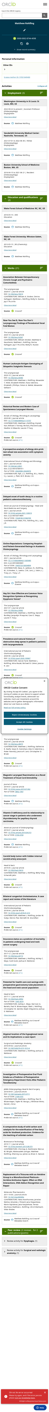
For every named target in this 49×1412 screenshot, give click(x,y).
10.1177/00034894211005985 (19, 560)
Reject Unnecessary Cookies (24, 715)
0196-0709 (19, 835)
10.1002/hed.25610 (15, 870)
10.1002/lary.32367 (15, 337)
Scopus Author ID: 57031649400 (17, 77)
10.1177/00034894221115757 (19, 421)
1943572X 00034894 (23, 565)
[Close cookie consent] (44, 681)
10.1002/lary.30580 (15, 378)
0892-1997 (19, 792)
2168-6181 (19, 1096)
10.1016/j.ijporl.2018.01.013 (19, 913)
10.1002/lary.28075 (15, 744)
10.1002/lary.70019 (15, 294)
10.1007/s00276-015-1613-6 (19, 1048)
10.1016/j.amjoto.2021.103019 (20, 513)
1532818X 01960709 (23, 518)
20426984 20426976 (23, 471)
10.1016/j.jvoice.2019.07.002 (19, 789)
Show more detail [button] (10, 117)
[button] (42, 86)
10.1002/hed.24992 (15, 999)
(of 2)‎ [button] (20, 440)
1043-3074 (19, 1001)
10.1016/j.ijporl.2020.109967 (19, 658)
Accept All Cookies (24, 722)
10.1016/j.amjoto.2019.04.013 (19, 832)
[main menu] (45, 4)
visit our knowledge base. (25, 1398)
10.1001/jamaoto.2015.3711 (19, 1094)
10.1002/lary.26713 (15, 956)
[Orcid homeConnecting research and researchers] (9, 4)
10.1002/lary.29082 (15, 610)
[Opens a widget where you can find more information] (40, 1408)
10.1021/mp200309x (16, 1197)
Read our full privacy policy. (15, 707)
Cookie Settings (24, 729)
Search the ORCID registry (11, 11)
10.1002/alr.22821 (15, 466)
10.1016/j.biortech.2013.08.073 (20, 1146)
